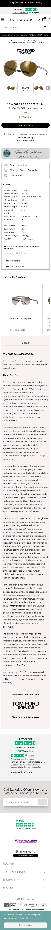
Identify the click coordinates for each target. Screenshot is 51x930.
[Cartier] (10, 35)
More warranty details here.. (17, 253)
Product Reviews (13, 261)
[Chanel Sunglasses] (4, 35)
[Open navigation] (2, 19)
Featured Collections (15, 266)
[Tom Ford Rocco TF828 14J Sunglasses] (12, 88)
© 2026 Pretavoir (25, 899)
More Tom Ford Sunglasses (25, 716)
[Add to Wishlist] (25, 113)
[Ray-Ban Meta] (32, 35)
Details (8, 184)
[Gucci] (17, 35)
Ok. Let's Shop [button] (25, 925)
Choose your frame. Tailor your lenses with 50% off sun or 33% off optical (25, 3)
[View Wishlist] (48, 19)
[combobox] (26, 27)
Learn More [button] (25, 918)
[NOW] (44, 27)
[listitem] (25, 309)
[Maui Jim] (40, 35)
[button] (4, 309)
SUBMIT (42, 802)
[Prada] (24, 35)
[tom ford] (47, 35)
